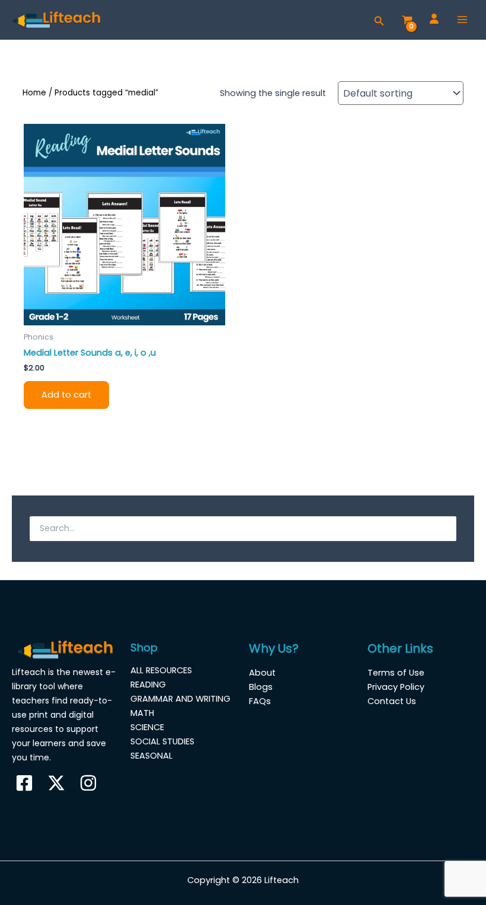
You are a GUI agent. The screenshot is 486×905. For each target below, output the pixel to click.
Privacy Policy (395, 687)
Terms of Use (395, 673)
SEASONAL (151, 756)
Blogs (261, 687)
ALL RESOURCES (161, 670)
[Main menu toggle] (462, 19)
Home (34, 92)
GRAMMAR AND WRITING (180, 699)
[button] (379, 20)
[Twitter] (56, 782)
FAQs (260, 701)
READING (148, 684)
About (262, 673)
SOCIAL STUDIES (162, 741)
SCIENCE (147, 727)
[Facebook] (24, 782)
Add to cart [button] (66, 395)
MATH (142, 713)
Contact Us (391, 701)
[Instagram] (88, 782)
